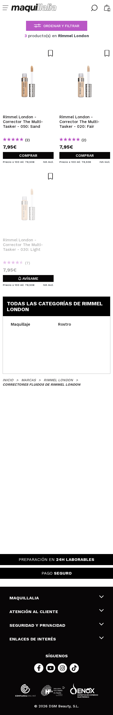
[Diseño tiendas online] (84, 690)
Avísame (29, 278)
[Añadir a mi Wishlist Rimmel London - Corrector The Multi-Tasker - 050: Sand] (28, 53)
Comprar (28, 155)
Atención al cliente (33, 611)
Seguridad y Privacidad (37, 625)
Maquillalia (24, 597)
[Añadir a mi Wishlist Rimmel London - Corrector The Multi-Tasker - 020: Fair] (84, 53)
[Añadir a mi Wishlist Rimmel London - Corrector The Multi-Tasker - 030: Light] (28, 176)
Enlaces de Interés (32, 638)
